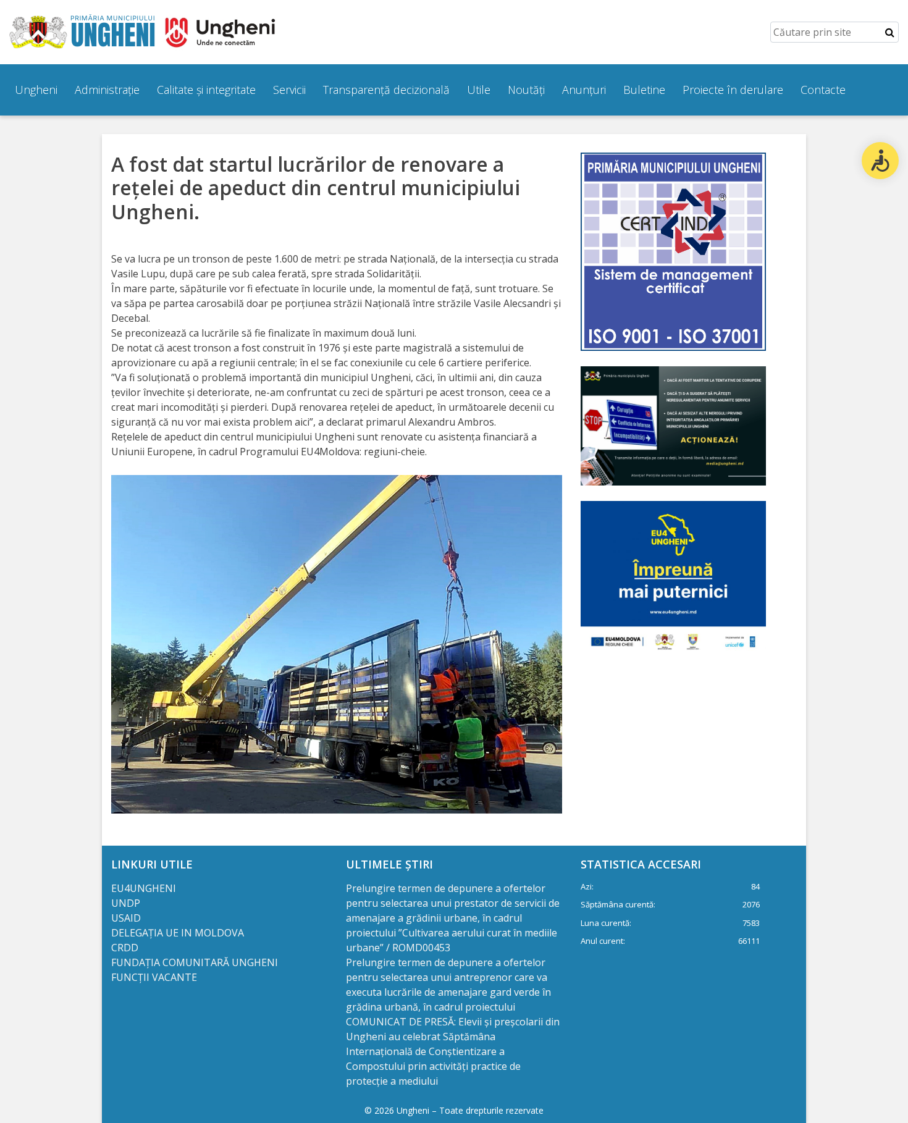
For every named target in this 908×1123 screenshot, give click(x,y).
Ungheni (36, 89)
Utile (478, 89)
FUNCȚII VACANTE (154, 977)
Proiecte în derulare (733, 89)
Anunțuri (584, 89)
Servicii (289, 89)
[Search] (889, 32)
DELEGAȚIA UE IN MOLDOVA (178, 933)
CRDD (124, 947)
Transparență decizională (386, 89)
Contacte (823, 89)
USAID (127, 918)
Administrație (107, 89)
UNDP (125, 903)
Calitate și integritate (206, 89)
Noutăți (526, 89)
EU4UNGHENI (143, 888)
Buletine (644, 89)
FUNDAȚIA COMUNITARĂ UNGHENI (194, 962)
